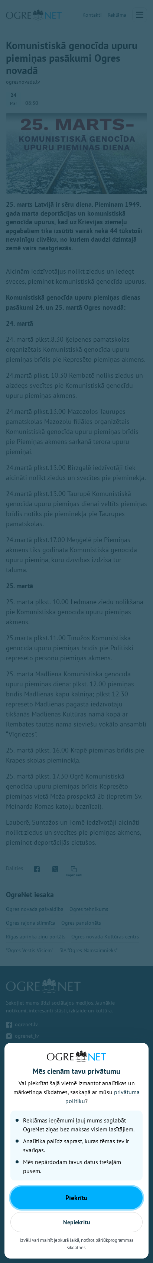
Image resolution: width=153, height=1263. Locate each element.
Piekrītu (76, 1197)
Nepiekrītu (76, 1222)
